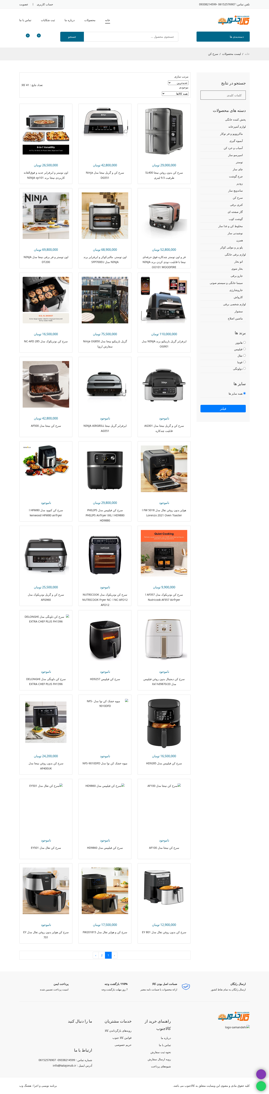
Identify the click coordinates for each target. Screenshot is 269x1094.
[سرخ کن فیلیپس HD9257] (105, 637)
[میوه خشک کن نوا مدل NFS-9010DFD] (105, 703)
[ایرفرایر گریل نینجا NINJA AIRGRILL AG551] (105, 384)
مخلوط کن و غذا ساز (230, 226)
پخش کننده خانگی (235, 119)
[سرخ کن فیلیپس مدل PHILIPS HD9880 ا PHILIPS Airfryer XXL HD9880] (105, 468)
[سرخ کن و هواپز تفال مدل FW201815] (105, 890)
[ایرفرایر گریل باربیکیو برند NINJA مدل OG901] (164, 299)
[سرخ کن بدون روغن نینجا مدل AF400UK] (46, 721)
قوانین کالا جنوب (122, 1038)
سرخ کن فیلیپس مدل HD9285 (164, 763)
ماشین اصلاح (235, 318)
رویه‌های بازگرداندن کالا (118, 1030)
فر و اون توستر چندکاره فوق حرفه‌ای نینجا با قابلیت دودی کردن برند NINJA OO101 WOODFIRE (164, 262)
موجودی (183, 87)
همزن (239, 240)
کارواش (238, 297)
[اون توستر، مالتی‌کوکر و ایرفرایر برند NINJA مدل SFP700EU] (105, 215)
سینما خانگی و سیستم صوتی (226, 283)
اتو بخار (238, 261)
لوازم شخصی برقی (234, 304)
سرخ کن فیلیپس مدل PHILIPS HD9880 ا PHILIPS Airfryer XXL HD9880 (105, 515)
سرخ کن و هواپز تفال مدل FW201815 (105, 932)
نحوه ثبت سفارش (160, 1052)
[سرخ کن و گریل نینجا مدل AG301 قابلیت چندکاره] (164, 384)
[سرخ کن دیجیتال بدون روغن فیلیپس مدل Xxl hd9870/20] (164, 637)
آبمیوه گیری (236, 141)
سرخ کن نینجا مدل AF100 (164, 848)
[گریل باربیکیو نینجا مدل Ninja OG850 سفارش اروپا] (105, 299)
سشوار (239, 311)
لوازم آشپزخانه (237, 126)
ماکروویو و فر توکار (231, 134)
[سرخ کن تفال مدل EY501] (46, 785)
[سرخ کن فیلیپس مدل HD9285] (164, 723)
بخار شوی (237, 268)
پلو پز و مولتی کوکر (231, 247)
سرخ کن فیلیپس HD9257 (105, 679)
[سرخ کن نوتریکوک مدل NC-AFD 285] (46, 299)
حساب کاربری (45, 4)
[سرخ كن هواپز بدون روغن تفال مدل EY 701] (46, 890)
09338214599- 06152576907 (217, 4)
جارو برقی (237, 276)
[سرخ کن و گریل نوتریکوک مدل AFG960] (46, 553)
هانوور (239, 342)
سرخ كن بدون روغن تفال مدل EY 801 (164, 932)
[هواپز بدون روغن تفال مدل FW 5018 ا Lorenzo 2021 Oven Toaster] (164, 468)
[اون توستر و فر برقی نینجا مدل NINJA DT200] (46, 215)
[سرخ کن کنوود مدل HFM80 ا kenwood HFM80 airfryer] (46, 461)
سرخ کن (238, 197)
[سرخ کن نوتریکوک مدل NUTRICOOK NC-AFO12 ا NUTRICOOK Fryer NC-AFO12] (105, 553)
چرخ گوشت (236, 176)
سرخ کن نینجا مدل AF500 (46, 426)
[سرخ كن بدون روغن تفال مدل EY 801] (164, 887)
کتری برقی (236, 205)
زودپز (240, 183)
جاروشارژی (236, 290)
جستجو (72, 36)
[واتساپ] (78, 1032)
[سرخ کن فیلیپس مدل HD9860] (104, 785)
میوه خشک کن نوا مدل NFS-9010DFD (105, 763)
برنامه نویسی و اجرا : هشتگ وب (38, 1085)
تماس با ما (25, 20)
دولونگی (238, 369)
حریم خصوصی (123, 1045)
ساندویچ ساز (235, 190)
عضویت (23, 4)
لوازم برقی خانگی (235, 254)
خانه (107, 20)
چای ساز (238, 169)
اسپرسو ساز (235, 155)
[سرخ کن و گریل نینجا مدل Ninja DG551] (105, 122)
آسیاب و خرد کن (233, 148)
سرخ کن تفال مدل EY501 (46, 848)
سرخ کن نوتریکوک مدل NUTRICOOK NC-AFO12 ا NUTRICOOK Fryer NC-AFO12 (105, 600)
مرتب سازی (181, 76)
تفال (240, 355)
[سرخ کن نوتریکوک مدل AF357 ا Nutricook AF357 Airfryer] (164, 553)
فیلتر (223, 408)
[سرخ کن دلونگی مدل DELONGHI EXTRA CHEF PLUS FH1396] (46, 619)
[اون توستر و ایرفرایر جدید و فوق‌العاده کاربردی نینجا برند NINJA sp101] (46, 131)
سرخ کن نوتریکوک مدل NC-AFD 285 (46, 341)
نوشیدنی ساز (235, 233)
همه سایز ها (236, 393)
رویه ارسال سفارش (159, 1059)
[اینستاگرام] (88, 1032)
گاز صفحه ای (235, 212)
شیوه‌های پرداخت (161, 1066)
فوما (240, 362)
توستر (239, 162)
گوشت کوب (236, 219)
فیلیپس (238, 349)
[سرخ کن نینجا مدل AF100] (164, 785)
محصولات (90, 20)
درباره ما (70, 20)
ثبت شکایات (48, 20)
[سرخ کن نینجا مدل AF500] (46, 384)
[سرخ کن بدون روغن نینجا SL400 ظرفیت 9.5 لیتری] (164, 131)
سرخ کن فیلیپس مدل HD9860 (105, 848)
